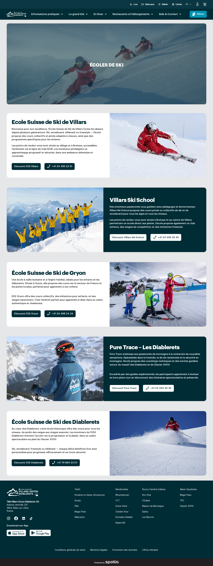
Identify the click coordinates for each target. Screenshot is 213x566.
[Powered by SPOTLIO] (106, 562)
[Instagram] (8, 518)
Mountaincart (122, 495)
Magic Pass (80, 512)
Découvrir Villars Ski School (128, 237)
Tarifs (77, 489)
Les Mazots (148, 517)
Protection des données (124, 550)
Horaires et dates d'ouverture (90, 495)
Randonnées (122, 489)
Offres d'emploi (150, 550)
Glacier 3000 (187, 506)
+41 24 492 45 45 (158, 388)
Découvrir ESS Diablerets (28, 463)
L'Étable (146, 501)
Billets (200, 14)
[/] (16, 14)
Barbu (145, 512)
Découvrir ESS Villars (26, 166)
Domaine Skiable (124, 517)
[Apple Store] (16, 533)
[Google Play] (40, 533)
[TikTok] (31, 518)
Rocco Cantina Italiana (153, 489)
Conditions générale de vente (70, 550)
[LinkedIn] (23, 518)
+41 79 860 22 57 (64, 463)
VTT (118, 501)
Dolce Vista (121, 506)
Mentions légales (98, 550)
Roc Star (146, 495)
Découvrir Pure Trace (124, 388)
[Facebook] (16, 518)
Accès (78, 501)
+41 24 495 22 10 (59, 166)
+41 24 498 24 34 (60, 314)
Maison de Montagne (153, 506)
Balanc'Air (120, 523)
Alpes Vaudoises (188, 489)
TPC (182, 501)
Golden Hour (122, 512)
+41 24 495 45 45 (166, 237)
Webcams (80, 517)
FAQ (77, 506)
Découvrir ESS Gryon (26, 314)
